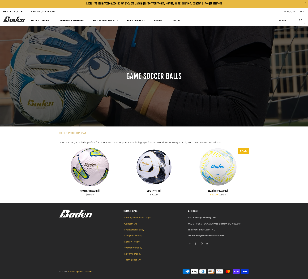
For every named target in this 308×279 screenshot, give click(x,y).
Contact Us (130, 223)
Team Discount (132, 259)
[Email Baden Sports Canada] (190, 243)
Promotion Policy (134, 229)
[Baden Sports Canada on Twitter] (207, 243)
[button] (41, 20)
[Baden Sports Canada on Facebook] (195, 243)
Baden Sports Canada (80, 271)
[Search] (301, 20)
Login (291, 11)
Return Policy (132, 241)
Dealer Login (13, 11)
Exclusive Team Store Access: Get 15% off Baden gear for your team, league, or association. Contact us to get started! (154, 3)
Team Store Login (42, 11)
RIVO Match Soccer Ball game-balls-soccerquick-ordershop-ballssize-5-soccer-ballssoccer (89, 167)
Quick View (90, 173)
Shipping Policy (133, 235)
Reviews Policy (132, 253)
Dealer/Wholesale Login (137, 217)
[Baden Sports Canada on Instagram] (201, 243)
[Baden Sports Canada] (14, 19)
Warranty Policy (133, 247)
